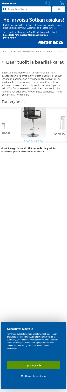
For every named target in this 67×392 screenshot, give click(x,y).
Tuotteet (5, 51)
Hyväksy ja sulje (33, 365)
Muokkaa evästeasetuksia (33, 376)
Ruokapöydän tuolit (31, 51)
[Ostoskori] (63, 3)
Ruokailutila (16, 51)
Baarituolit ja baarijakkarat (53, 51)
